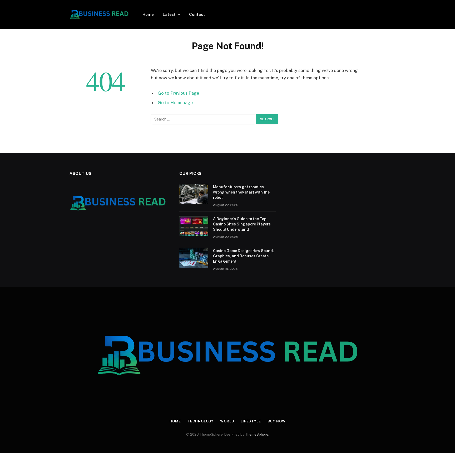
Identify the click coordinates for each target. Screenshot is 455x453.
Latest (169, 14)
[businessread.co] (99, 14)
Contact (197, 14)
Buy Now (276, 421)
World (227, 421)
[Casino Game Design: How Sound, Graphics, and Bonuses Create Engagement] (193, 258)
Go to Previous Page (178, 93)
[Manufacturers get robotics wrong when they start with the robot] (193, 194)
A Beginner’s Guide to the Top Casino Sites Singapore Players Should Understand (242, 224)
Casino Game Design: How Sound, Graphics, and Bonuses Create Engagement (243, 256)
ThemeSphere (256, 434)
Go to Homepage (175, 102)
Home (148, 14)
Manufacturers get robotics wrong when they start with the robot (241, 192)
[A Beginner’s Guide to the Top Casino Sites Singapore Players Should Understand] (193, 226)
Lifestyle (251, 421)
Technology (200, 421)
